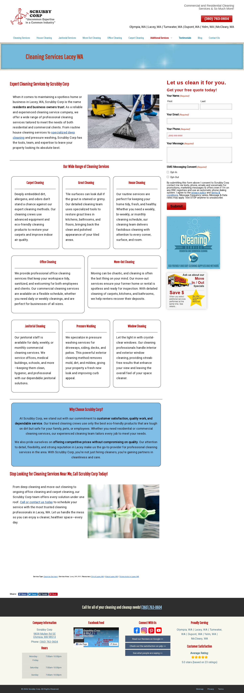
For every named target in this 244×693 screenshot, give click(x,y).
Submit (176, 206)
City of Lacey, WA (97, 576)
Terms (221, 689)
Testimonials (185, 37)
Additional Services (159, 37)
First (169, 101)
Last (203, 101)
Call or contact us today (36, 502)
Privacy (210, 689)
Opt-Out (174, 177)
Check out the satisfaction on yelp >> (148, 646)
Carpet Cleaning (136, 37)
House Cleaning (44, 37)
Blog (200, 37)
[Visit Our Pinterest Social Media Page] (151, 630)
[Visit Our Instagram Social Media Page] (144, 630)
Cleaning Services (21, 37)
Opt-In (173, 172)
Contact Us (214, 37)
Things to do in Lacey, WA (129, 576)
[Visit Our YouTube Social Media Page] (159, 630)
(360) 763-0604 (216, 19)
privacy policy (198, 192)
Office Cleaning (114, 37)
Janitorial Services (67, 37)
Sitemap (199, 689)
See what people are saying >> (148, 653)
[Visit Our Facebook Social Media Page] (137, 630)
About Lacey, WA (111, 576)
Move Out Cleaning (92, 37)
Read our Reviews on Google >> (147, 639)
